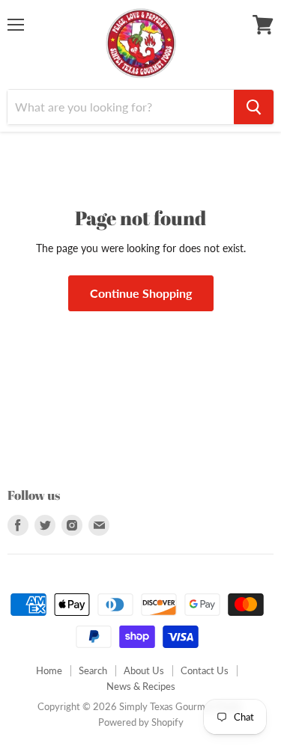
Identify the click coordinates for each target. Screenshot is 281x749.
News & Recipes (140, 686)
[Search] (254, 107)
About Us (144, 670)
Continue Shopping (141, 293)
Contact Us (205, 670)
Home (49, 670)
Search (93, 670)
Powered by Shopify (141, 722)
